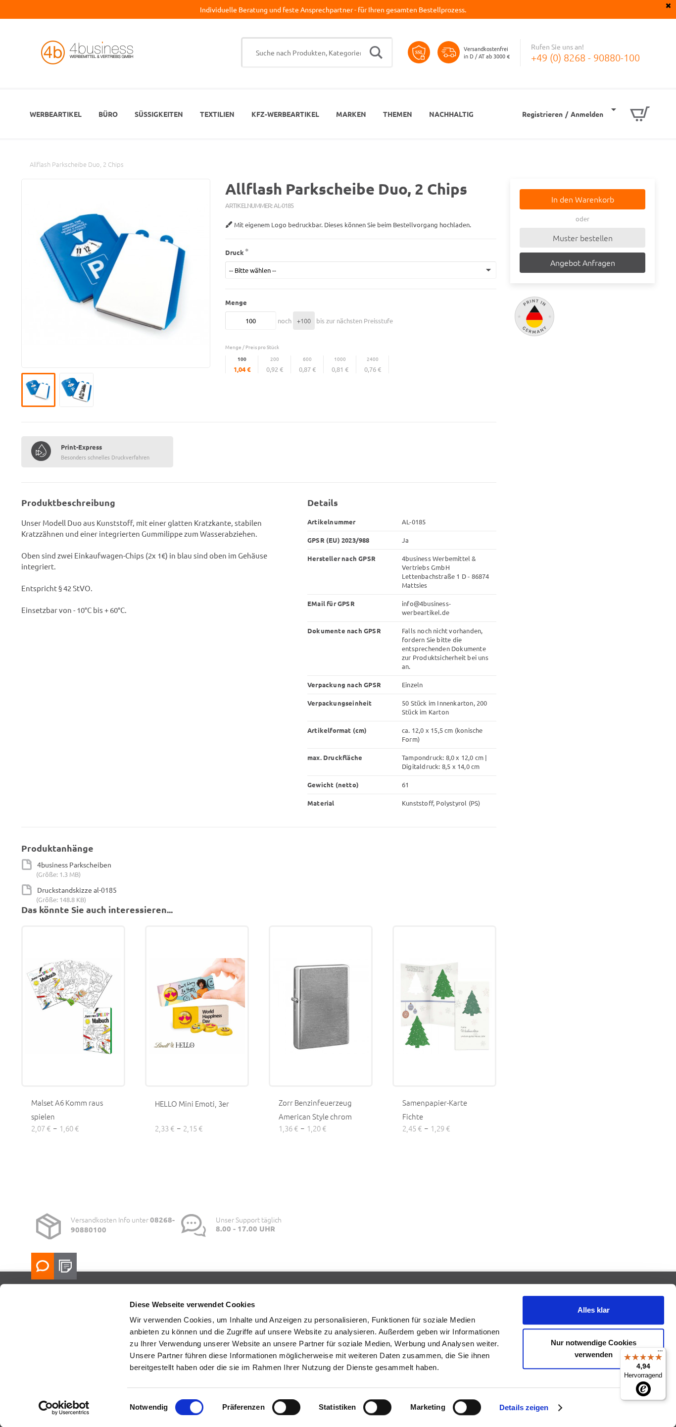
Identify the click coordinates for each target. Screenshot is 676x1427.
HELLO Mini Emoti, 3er (192, 1103)
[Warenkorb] (630, 114)
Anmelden (587, 113)
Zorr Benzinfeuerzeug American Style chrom (315, 1109)
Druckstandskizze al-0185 (77, 889)
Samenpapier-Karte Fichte (434, 1109)
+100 (304, 320)
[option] (40, 390)
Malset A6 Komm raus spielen (67, 1109)
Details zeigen (523, 1407)
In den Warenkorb (582, 199)
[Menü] (660, 1353)
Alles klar (594, 1310)
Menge (236, 302)
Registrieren (542, 113)
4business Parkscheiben (74, 864)
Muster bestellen (583, 237)
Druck (234, 252)
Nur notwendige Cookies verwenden (593, 1348)
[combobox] (317, 52)
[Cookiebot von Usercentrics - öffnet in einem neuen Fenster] (64, 1407)
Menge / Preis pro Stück (252, 347)
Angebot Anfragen (582, 262)
